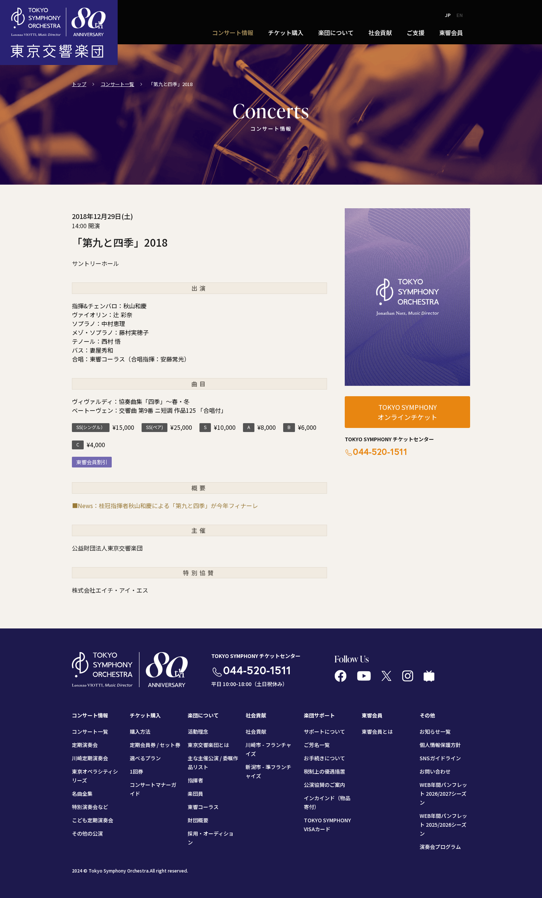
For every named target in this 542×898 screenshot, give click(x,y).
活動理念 (198, 731)
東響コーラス (203, 806)
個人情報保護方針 (440, 744)
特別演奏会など (90, 806)
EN (459, 14)
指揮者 (195, 780)
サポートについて (324, 731)
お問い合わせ (435, 771)
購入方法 (140, 731)
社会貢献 (256, 731)
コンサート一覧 (117, 84)
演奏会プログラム (440, 846)
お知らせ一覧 (435, 731)
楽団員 (195, 793)
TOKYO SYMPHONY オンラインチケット (407, 412)
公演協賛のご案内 (324, 784)
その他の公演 (87, 833)
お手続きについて (324, 758)
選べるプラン (145, 758)
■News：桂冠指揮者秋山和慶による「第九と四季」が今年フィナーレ (165, 505)
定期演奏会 (85, 744)
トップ (79, 84)
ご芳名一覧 (317, 744)
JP (448, 14)
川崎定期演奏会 (90, 758)
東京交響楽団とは (208, 744)
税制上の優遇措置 (324, 771)
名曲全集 (82, 793)
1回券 (136, 771)
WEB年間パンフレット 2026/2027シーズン (443, 793)
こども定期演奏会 (92, 820)
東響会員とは (377, 731)
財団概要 (198, 820)
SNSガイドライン (440, 758)
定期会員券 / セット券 (155, 744)
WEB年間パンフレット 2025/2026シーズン (443, 824)
